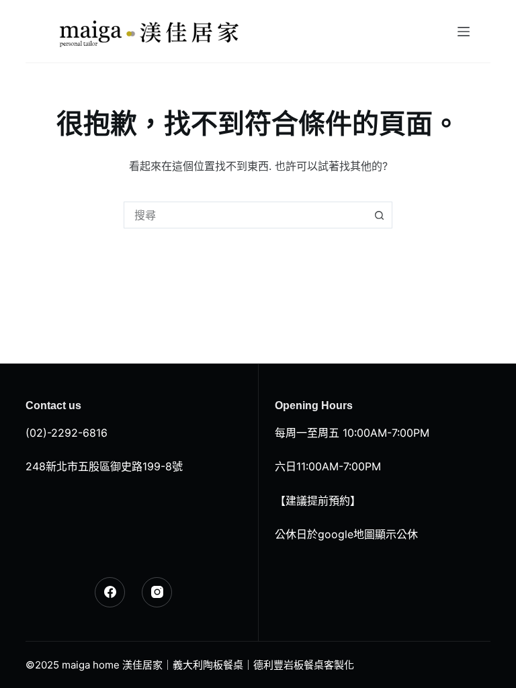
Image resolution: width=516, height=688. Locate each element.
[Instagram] (157, 592)
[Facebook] (110, 592)
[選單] (464, 32)
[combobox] (245, 215)
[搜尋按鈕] (379, 215)
